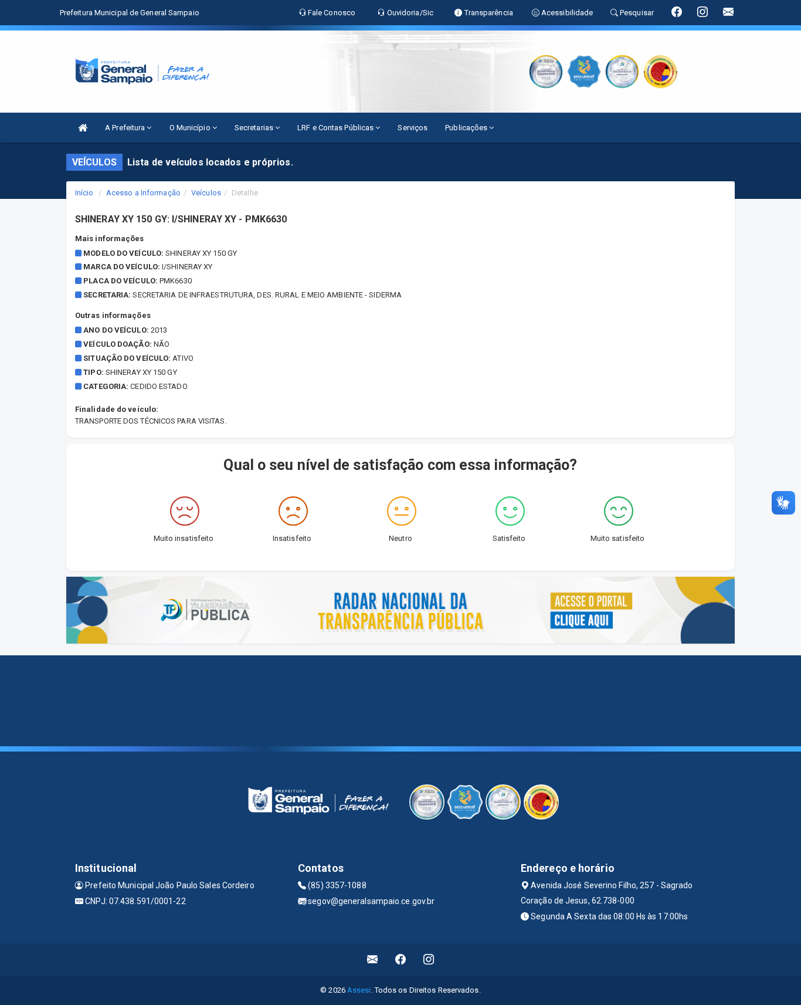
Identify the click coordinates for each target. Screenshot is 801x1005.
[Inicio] (82, 128)
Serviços (412, 127)
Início (84, 192)
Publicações (467, 127)
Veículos (206, 192)
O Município (190, 127)
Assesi (359, 990)
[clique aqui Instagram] (429, 959)
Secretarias (255, 127)
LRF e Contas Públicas (336, 127)
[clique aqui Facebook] (401, 959)
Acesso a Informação (143, 192)
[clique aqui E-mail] (372, 959)
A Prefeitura (126, 127)
